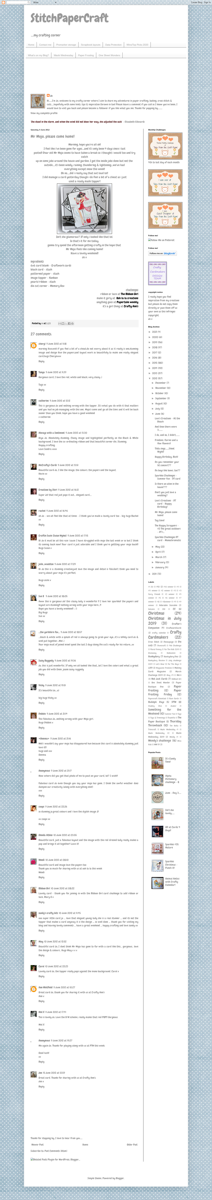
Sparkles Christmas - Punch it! (171, 864)
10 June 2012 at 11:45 (70, 913)
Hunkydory (154, 656)
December (160, 383)
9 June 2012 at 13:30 (76, 433)
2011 (154, 574)
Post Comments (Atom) (56, 1151)
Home (31, 44)
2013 (155, 373)
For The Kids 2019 (171, 649)
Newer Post (37, 1144)
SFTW (174, 702)
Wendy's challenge (159, 740)
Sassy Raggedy (46, 660)
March (159, 557)
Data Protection (113, 44)
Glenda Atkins (46, 835)
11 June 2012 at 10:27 (64, 987)
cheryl (42, 343)
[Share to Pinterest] (72, 323)
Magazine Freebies (164, 667)
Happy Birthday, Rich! (166, 457)
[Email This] (59, 323)
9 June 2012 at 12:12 (60, 400)
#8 (158, 601)
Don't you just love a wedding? (165, 493)
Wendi (42, 860)
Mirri (179, 675)
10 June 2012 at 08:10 (57, 860)
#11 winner (153, 590)
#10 (158, 586)
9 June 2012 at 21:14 (57, 713)
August (159, 403)
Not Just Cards (159, 679)
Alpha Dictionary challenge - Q (172, 779)
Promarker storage (66, 44)
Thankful (171, 717)
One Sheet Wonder (161, 682)
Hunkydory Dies (171, 656)
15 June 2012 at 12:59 (54, 1073)
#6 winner (170, 597)
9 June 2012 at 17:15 (78, 535)
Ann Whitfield (46, 987)
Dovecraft (161, 645)
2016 (155, 357)
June (158, 414)
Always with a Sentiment (52, 433)
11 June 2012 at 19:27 (61, 1040)
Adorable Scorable (168, 605)
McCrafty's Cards (48, 465)
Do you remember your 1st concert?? (167, 463)
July (157, 408)
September (161, 398)
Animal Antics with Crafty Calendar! (172, 882)
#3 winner (169, 594)
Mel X (41, 1012)
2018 (155, 347)
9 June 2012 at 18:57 (71, 632)
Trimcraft (152, 729)
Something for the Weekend (164, 712)
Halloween (171, 653)
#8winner (166, 601)
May (41, 941)
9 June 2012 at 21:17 (61, 770)
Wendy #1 (174, 736)
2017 (155, 352)
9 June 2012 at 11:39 (56, 372)
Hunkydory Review (156, 660)
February (160, 562)
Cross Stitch (153, 641)
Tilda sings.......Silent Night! (164, 450)
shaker (173, 706)
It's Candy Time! (170, 760)
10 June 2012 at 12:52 (55, 941)
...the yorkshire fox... (49, 632)
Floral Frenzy (155, 649)
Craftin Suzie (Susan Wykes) (53, 535)
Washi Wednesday (63, 55)
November (161, 388)
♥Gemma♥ (44, 738)
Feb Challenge (175, 645)
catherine (44, 400)
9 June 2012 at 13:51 (68, 465)
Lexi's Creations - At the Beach (167, 420)
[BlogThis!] (63, 323)
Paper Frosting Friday (164, 692)
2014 (155, 368)
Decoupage (169, 641)
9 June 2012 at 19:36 (65, 660)
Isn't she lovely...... (170, 811)
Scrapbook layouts (90, 44)
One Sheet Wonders (109, 55)
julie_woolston (46, 564)
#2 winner (165, 590)
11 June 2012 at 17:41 (55, 1012)
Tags (179, 713)
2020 (155, 337)
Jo (51, 96)
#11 (178, 586)
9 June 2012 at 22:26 (56, 806)
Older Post (132, 1144)
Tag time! (159, 520)
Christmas (156, 613)
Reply (41, 361)
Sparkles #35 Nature (172, 846)
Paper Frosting (86, 55)
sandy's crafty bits (48, 913)
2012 (155, 378)
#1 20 (150, 586)
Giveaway (152, 653)
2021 (155, 332)
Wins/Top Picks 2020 (137, 44)
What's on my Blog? (38, 55)
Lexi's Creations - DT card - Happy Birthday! (165, 504)
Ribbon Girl (44, 888)
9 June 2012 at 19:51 (55, 685)
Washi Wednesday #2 (158, 733)
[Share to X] (66, 323)
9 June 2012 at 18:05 (56, 596)
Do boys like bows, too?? (167, 470)
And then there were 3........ (166, 428)
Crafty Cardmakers (164, 634)
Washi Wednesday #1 (169, 729)
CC (174, 609)
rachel (42, 511)
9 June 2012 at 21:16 (60, 738)
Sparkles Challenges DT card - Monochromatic (168, 538)
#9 (175, 601)
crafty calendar (159, 632)
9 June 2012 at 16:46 (57, 511)
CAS (163, 609)
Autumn (151, 609)
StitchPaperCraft (69, 17)
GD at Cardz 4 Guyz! (172, 828)
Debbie (42, 713)
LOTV (150, 667)
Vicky (41, 685)
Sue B (42, 596)
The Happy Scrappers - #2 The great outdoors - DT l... (168, 529)
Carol (41, 966)
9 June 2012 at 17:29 (65, 564)
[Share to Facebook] (69, 323)
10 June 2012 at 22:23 (56, 966)
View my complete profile (44, 113)
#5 (160, 597)
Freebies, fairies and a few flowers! (166, 441)
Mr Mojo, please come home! (166, 513)
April (158, 552)
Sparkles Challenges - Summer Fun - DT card (167, 477)
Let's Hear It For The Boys (167, 664)
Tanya (42, 372)
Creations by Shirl (48, 489)
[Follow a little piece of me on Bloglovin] (162, 255)
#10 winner (168, 586)
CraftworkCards (173, 627)
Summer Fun (170, 713)
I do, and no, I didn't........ (167, 435)
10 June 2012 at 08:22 (62, 888)
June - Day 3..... (173, 793)
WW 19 (156, 744)
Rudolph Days (156, 702)
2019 (155, 342)
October (159, 393)
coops (41, 806)
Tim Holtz (174, 725)
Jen (40, 1073)
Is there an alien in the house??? (167, 485)
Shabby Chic (155, 706)
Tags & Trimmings (157, 717)
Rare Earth (174, 698)
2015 (155, 363)
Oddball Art (176, 679)
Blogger (120, 1178)
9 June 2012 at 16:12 (68, 489)
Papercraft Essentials (157, 698)
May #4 (170, 675)
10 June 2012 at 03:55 (65, 835)
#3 (175, 590)
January (160, 567)
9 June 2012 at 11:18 (56, 343)
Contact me (45, 44)
